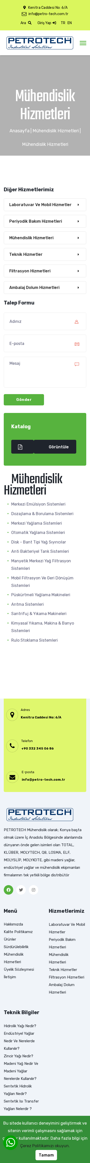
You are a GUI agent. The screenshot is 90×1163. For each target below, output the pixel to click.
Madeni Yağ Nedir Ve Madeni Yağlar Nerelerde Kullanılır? (21, 1071)
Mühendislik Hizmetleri (55, 131)
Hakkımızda (13, 924)
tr (63, 23)
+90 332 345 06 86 (37, 748)
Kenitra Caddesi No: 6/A (41, 717)
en (70, 23)
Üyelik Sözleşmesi (19, 969)
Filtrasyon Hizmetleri (29, 271)
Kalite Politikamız (18, 932)
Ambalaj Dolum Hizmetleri (34, 287)
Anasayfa (20, 131)
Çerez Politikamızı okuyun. (45, 1145)
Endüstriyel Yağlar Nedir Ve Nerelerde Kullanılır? (19, 1041)
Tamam (46, 1155)
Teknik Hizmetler (25, 254)
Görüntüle (59, 447)
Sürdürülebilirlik (16, 947)
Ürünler (10, 939)
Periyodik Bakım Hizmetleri (35, 221)
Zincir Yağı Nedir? (18, 1056)
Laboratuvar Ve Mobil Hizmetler (40, 204)
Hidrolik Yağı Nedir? (20, 1026)
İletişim (10, 977)
